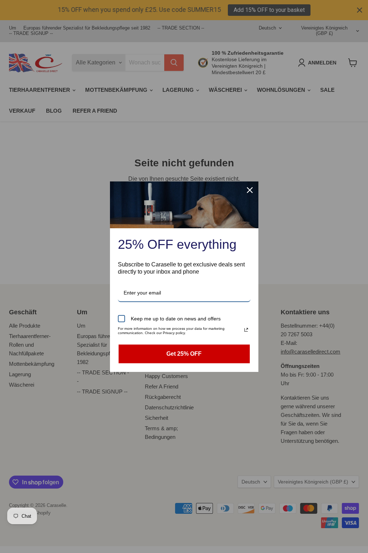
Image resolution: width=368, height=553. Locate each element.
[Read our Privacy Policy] (246, 329)
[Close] (249, 190)
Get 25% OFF (184, 354)
